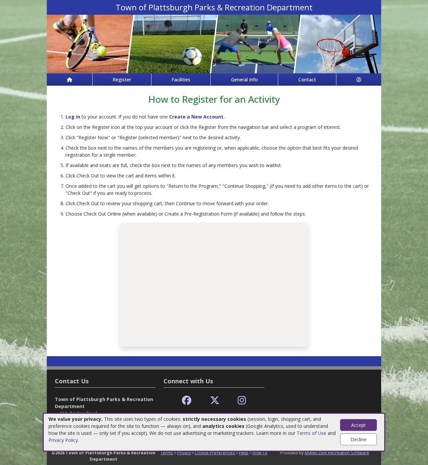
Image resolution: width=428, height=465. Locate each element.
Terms (166, 453)
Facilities (181, 79)
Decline (358, 439)
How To (260, 453)
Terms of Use (311, 433)
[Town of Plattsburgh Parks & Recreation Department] (214, 43)
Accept (358, 425)
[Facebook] (186, 400)
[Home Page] (69, 79)
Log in (73, 116)
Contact (307, 79)
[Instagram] (242, 400)
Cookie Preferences (215, 453)
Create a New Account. (197, 116)
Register (122, 79)
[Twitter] (214, 400)
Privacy (184, 453)
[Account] (358, 79)
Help (243, 453)
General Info (244, 79)
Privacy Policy (63, 440)
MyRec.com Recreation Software (337, 453)
